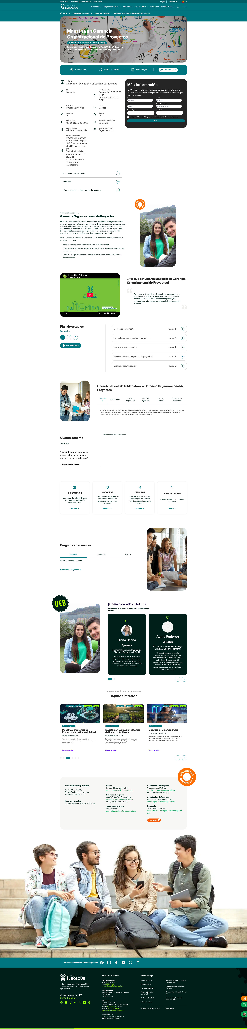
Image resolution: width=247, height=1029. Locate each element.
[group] (123, 39)
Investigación (154, 7)
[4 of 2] (69, 758)
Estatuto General (146, 984)
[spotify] (89, 1002)
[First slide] (184, 757)
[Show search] (178, 7)
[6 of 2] (78, 758)
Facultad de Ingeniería (102, 13)
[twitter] (130, 962)
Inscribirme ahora (171, 70)
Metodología (115, 399)
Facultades (127, 7)
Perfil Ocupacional (130, 399)
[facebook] (102, 962)
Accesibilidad (172, 2)
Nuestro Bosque (166, 7)
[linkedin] (137, 962)
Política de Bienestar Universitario (147, 993)
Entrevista (67, 182)
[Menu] (184, 7)
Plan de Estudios (72, 346)
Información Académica (177, 399)
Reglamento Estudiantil (147, 998)
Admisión (73, 554)
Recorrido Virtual (81, 70)
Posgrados (70, 706)
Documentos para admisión (74, 173)
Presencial (88, 706)
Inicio (65, 13)
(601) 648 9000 (109, 984)
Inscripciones (95, 7)
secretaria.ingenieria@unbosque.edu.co (121, 811)
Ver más (74, 509)
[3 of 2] (66, 758)
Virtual (96, 706)
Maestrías (79, 706)
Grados (128, 554)
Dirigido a (102, 399)
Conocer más (67, 750)
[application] (90, 295)
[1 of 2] (110, 679)
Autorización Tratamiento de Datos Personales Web (176, 981)
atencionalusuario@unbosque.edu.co (112, 986)
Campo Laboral (161, 399)
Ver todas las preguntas (69, 570)
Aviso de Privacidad (146, 980)
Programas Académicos (111, 7)
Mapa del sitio (170, 1008)
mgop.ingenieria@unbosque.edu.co (119, 799)
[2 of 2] (114, 679)
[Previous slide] (177, 679)
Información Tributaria (147, 988)
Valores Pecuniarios (147, 1002)
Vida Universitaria (140, 7)
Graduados (98, 2)
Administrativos (86, 2)
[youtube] (123, 962)
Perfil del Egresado (145, 399)
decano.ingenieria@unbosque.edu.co (120, 790)
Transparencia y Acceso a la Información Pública (174, 999)
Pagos (162, 2)
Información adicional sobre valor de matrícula (82, 190)
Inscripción (101, 554)
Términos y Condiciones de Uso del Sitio (176, 993)
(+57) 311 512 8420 (113, 1008)
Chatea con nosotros (111, 70)
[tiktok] (116, 962)
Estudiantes (64, 2)
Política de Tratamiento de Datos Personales (175, 987)
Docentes (74, 2)
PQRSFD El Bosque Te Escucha (150, 1008)
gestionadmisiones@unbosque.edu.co (113, 1010)
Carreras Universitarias (125, 706)
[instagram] (109, 962)
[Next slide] (184, 679)
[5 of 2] (74, 758)
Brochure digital (141, 70)
